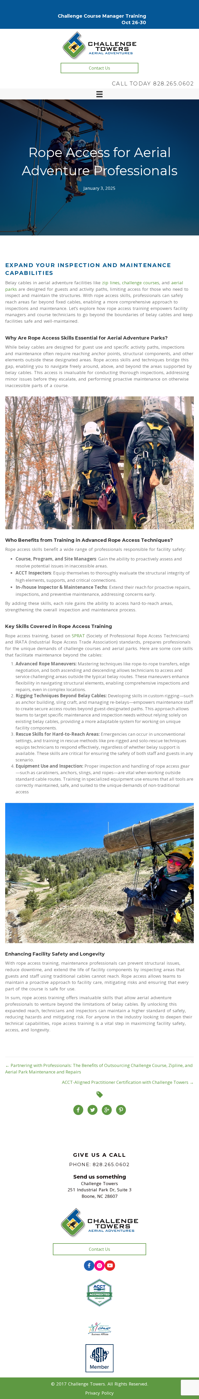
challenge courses (140, 283)
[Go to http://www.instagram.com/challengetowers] (99, 1265)
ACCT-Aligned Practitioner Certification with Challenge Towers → (128, 1082)
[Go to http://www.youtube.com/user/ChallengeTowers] (110, 1265)
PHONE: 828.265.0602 (99, 1164)
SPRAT (78, 636)
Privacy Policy (99, 1393)
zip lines (110, 283)
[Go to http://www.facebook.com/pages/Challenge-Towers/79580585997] (89, 1265)
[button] (99, 68)
